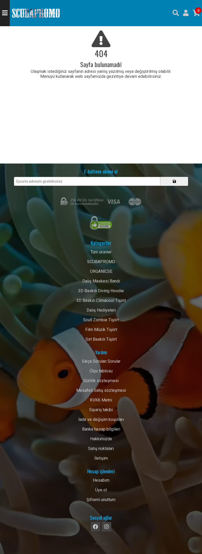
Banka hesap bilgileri (101, 429)
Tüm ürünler (101, 251)
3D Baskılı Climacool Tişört (101, 300)
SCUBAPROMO (101, 261)
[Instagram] (106, 526)
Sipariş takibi (101, 409)
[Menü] (5, 13)
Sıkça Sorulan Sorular (101, 361)
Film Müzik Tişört (101, 329)
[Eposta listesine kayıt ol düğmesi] (174, 181)
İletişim (101, 458)
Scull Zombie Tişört (101, 319)
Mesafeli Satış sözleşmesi (101, 390)
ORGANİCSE (101, 271)
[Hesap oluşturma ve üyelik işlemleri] (186, 13)
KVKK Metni (101, 400)
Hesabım (101, 480)
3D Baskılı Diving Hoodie (101, 290)
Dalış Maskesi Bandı (101, 281)
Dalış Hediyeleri (101, 310)
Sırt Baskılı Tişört (101, 339)
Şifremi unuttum (101, 499)
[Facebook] (95, 526)
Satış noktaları (101, 448)
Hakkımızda (101, 438)
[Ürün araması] (175, 13)
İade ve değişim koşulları (101, 419)
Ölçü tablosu (101, 370)
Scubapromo (36, 13)
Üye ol (101, 489)
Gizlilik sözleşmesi (101, 380)
